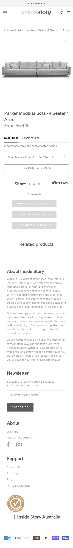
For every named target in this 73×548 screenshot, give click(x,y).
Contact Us (13, 467)
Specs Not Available (34, 204)
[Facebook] (30, 184)
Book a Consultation (19, 438)
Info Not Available (34, 225)
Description (11, 138)
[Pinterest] (39, 184)
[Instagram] (19, 444)
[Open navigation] (5, 12)
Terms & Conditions (18, 486)
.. (4, 522)
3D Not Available (34, 214)
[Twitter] (34, 184)
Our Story (12, 432)
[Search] (62, 12)
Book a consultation (36, 3)
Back (9, 30)
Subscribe (20, 407)
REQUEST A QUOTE (36, 168)
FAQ (9, 479)
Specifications (30, 138)
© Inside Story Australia (36, 516)
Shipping (12, 473)
